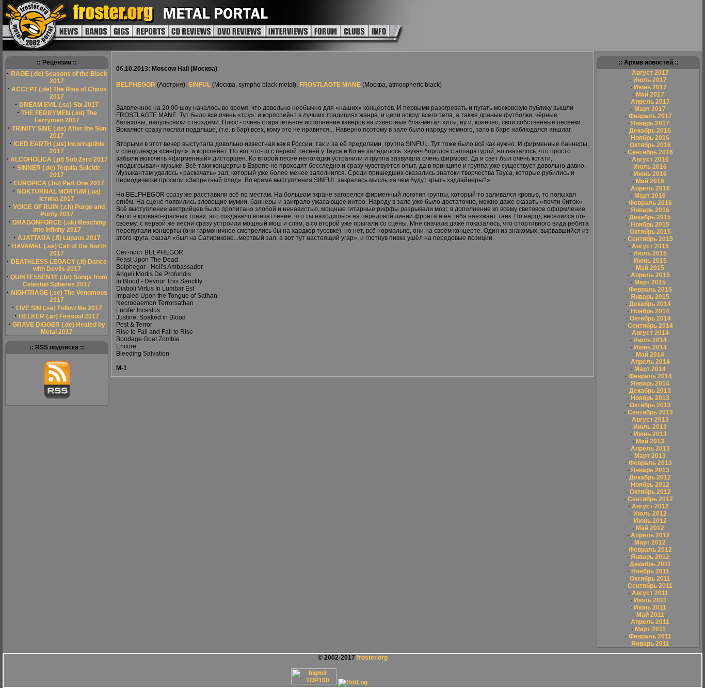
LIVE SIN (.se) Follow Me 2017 (59, 308)
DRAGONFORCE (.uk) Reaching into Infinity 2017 (59, 226)
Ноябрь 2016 (650, 137)
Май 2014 (650, 354)
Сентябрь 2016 (650, 152)
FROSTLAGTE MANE (330, 84)
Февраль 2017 (650, 116)
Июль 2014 (650, 340)
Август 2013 (650, 419)
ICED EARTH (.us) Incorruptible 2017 (59, 147)
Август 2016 (650, 159)
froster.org (372, 657)
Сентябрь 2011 (650, 585)
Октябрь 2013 (650, 405)
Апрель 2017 (650, 101)
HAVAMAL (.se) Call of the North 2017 (59, 250)
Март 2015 (650, 282)
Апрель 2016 (650, 188)
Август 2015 (650, 246)
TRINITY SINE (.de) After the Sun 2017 (59, 132)
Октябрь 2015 (650, 231)
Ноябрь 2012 (650, 484)
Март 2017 (650, 109)
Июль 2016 (650, 166)
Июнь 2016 (650, 174)
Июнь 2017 (650, 87)
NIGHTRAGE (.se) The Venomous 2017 (59, 296)
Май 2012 (650, 528)
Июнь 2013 (650, 434)
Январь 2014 (650, 383)
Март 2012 (650, 542)
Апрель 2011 (650, 622)
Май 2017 (650, 94)
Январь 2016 (650, 210)
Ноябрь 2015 (650, 224)
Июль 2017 (650, 80)
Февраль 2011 (650, 636)
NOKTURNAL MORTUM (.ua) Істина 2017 (59, 195)
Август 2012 (650, 506)
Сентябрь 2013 (650, 412)
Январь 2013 (650, 470)
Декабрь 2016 (650, 130)
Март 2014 (650, 369)
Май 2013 (650, 441)
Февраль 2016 (650, 202)
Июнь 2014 (650, 347)
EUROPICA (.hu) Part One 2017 (58, 183)
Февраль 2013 (650, 463)
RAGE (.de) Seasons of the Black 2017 (59, 77)
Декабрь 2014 (650, 304)
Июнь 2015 (650, 260)
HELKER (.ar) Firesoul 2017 (59, 316)
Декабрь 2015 (650, 217)
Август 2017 (650, 72)
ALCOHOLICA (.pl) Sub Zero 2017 (59, 159)
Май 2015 (650, 267)
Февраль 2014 (650, 376)
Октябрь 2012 (650, 491)
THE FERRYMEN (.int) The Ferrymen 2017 (59, 116)
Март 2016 (650, 195)
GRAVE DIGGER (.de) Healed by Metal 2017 (58, 328)
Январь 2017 (650, 123)
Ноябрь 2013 (650, 398)
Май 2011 (650, 614)
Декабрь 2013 (650, 390)
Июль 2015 (650, 253)
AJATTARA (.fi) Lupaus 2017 (59, 238)
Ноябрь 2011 (650, 571)
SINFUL (199, 84)
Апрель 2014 (650, 361)
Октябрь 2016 (650, 145)
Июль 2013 (650, 426)
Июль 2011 (650, 600)
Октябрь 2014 (650, 318)
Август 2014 (650, 333)
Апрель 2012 (650, 535)
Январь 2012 (650, 557)
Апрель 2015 (650, 275)
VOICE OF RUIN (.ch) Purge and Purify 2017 (59, 210)
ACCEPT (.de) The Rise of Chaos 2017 (59, 93)
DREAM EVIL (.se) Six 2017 (59, 104)
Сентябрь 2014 (650, 325)
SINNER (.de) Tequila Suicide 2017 (59, 171)
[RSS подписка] (57, 397)
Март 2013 (650, 455)
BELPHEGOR (136, 84)
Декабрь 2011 (650, 564)
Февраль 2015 (650, 289)
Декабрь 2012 (650, 477)
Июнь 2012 (650, 520)
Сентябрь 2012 (650, 499)
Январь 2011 (650, 643)
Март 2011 (650, 629)
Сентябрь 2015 (650, 239)
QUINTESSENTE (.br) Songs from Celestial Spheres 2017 (58, 281)
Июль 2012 (650, 513)
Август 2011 (650, 593)
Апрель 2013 (650, 448)
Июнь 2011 (650, 607)
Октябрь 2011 (650, 578)
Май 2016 (650, 181)
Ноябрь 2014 (650, 311)
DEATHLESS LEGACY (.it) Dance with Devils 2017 (59, 265)
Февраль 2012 (650, 549)
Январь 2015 (650, 296)
